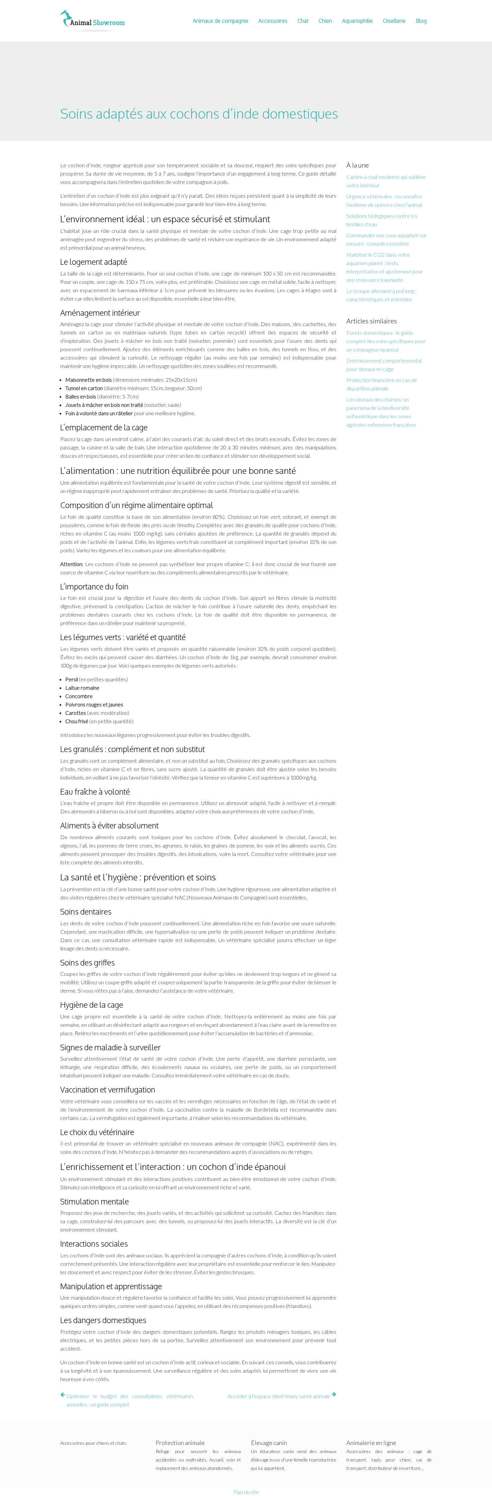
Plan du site (246, 1492)
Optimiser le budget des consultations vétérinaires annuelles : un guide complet (129, 1400)
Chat (303, 20)
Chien (325, 20)
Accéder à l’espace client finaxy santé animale (279, 1396)
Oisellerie (394, 20)
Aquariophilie (357, 20)
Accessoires (273, 20)
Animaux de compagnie (220, 20)
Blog (421, 20)
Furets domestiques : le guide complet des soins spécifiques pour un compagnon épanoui (386, 341)
